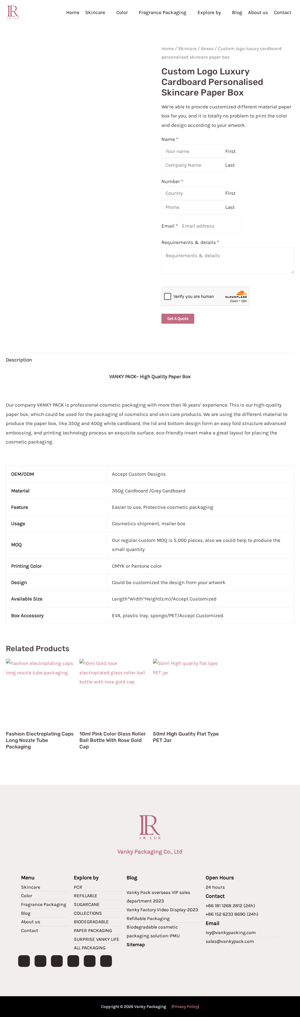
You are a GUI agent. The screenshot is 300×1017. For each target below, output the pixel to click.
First (230, 151)
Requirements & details (190, 242)
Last (230, 165)
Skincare (95, 12)
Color (122, 12)
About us (258, 12)
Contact (282, 12)
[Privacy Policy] (185, 1006)
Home (72, 12)
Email (169, 226)
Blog (237, 12)
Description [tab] (19, 360)
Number (172, 181)
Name (169, 139)
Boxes (207, 48)
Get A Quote (177, 318)
